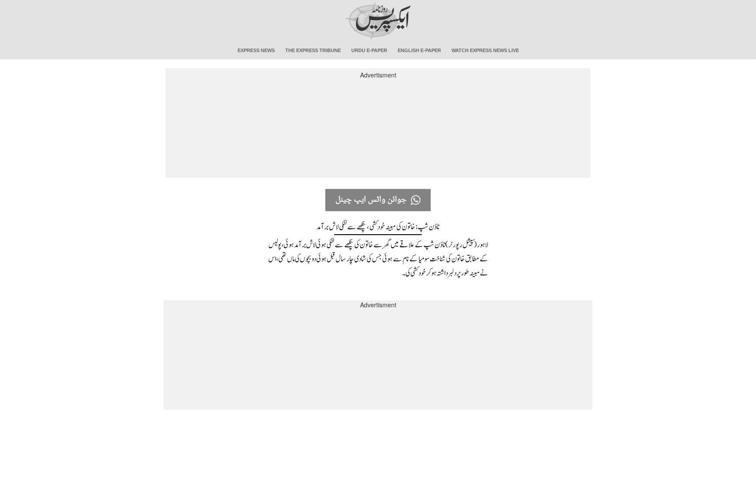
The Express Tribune (313, 50)
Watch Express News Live (485, 50)
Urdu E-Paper (369, 50)
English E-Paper (419, 50)
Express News (256, 50)
